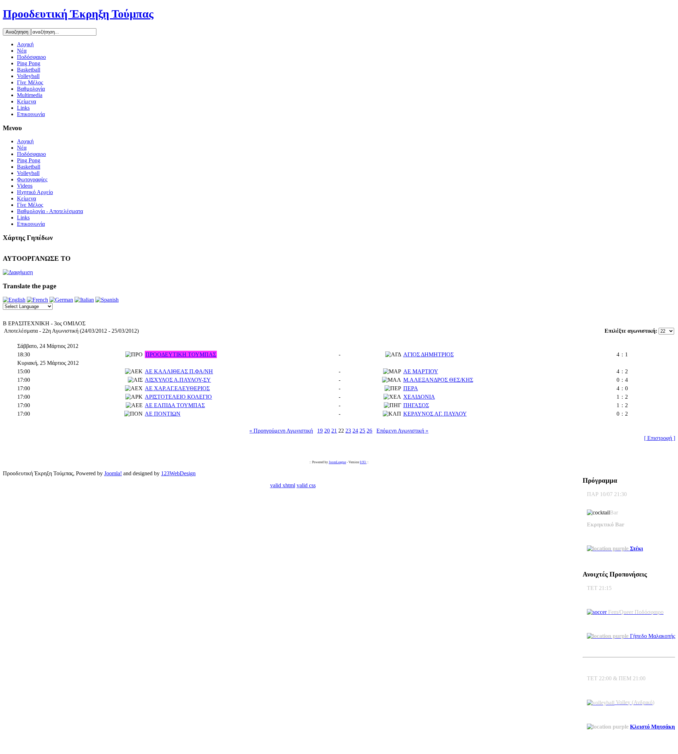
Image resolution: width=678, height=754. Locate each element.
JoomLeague (337, 462)
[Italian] (84, 299)
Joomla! (113, 473)
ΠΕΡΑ (410, 388)
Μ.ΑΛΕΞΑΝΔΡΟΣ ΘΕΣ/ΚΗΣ (438, 380)
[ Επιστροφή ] (659, 438)
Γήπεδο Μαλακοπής (652, 636)
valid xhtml (282, 485)
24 (355, 431)
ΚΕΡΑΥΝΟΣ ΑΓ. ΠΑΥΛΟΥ (435, 414)
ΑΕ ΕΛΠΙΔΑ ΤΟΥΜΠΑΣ (175, 405)
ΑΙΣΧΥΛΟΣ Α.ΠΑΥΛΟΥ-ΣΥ (178, 380)
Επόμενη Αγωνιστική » (402, 431)
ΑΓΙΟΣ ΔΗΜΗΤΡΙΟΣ (428, 354)
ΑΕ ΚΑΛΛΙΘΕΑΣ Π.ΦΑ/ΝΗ (179, 371)
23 (348, 431)
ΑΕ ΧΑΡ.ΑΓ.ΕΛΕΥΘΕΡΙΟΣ (177, 388)
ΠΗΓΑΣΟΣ (416, 405)
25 (362, 431)
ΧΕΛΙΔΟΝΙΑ (419, 397)
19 (320, 431)
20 (327, 431)
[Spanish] (107, 299)
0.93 (363, 462)
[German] (61, 299)
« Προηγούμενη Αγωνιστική (281, 431)
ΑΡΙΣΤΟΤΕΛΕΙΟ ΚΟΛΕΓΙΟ (178, 397)
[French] (37, 299)
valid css (306, 485)
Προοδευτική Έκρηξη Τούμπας (78, 13)
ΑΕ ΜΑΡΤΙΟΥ (420, 371)
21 (334, 431)
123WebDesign (178, 473)
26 (369, 431)
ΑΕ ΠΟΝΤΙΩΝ (162, 414)
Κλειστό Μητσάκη (652, 727)
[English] (14, 299)
